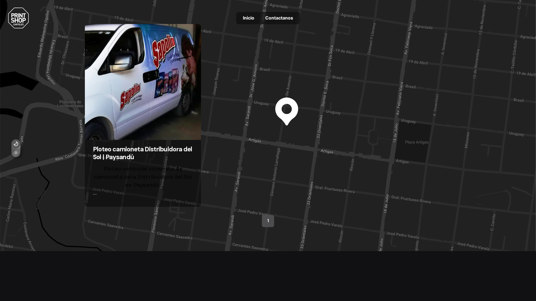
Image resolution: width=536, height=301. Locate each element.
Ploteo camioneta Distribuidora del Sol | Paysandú (142, 153)
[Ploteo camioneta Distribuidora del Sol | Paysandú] (143, 82)
